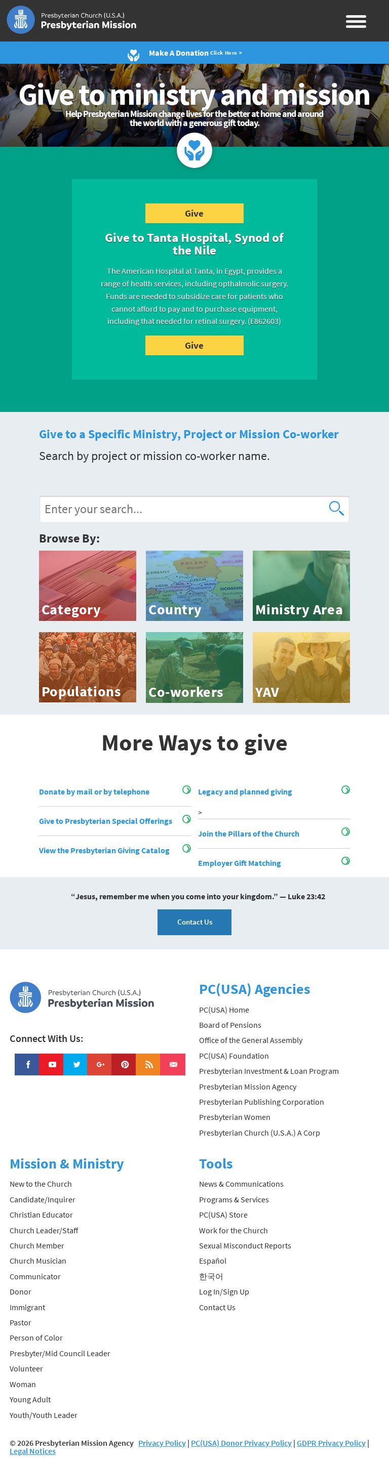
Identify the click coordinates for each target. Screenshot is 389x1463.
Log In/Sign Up (224, 1291)
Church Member (37, 1245)
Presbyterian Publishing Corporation (261, 1102)
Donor (20, 1291)
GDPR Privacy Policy (331, 1443)
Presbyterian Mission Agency (247, 1086)
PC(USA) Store (223, 1214)
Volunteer (26, 1368)
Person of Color (36, 1337)
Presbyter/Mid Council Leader (60, 1353)
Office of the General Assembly (250, 1040)
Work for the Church (233, 1230)
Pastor (20, 1322)
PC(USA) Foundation (234, 1056)
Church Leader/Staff (44, 1230)
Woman (23, 1384)
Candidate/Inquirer (42, 1199)
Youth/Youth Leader (43, 1415)
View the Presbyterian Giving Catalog (104, 850)
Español (212, 1261)
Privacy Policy (162, 1443)
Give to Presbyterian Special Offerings (105, 821)
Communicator (35, 1276)
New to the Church (41, 1184)
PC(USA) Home (224, 1010)
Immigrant (27, 1307)
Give (194, 213)
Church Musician (38, 1261)
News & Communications (241, 1184)
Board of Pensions (230, 1025)
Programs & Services (234, 1199)
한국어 (211, 1276)
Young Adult (30, 1399)
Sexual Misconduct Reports (245, 1245)
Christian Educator (41, 1214)
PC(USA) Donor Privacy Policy (241, 1443)
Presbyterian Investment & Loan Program (269, 1071)
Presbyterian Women (234, 1117)
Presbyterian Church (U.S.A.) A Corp (259, 1132)
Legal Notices (33, 1451)
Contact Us (194, 922)
